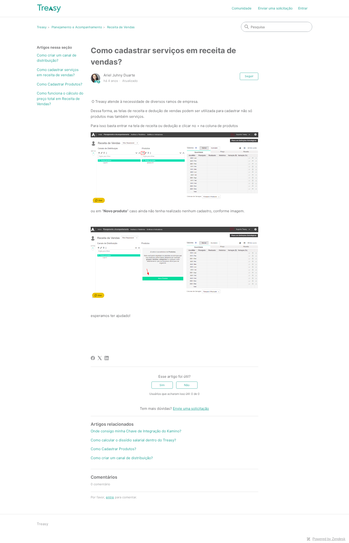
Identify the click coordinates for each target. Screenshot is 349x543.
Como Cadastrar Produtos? (59, 84)
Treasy (42, 27)
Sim (162, 385)
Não (186, 385)
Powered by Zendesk (328, 539)
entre (110, 497)
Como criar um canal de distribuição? (56, 58)
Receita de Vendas (121, 27)
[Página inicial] (49, 8)
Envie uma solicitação (191, 408)
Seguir (249, 76)
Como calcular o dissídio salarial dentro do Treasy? (133, 440)
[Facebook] (93, 358)
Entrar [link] (302, 8)
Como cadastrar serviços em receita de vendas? (58, 72)
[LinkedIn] (106, 358)
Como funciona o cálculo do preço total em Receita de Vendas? (60, 98)
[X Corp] (100, 358)
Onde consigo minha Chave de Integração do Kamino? (136, 431)
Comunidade (241, 8)
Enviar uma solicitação (275, 8)
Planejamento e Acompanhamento (77, 27)
